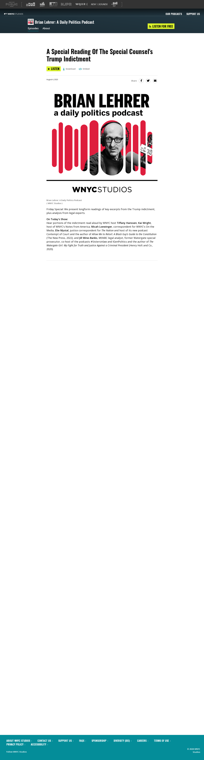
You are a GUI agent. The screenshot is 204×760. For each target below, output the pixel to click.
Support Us (193, 14)
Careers (142, 740)
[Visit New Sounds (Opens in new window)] (99, 4)
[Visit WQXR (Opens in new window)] (81, 4)
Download (70, 69)
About (46, 28)
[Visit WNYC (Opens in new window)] (30, 4)
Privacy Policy (14, 744)
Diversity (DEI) (122, 740)
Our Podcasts (174, 14)
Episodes (33, 28)
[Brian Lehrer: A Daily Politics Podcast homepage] (31, 22)
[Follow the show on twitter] (36, 751)
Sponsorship (99, 740)
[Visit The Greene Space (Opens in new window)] (114, 4)
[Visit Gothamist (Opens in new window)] (42, 4)
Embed (86, 69)
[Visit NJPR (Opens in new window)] (66, 4)
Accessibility (38, 744)
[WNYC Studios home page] (17, 14)
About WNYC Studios (18, 740)
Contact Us (44, 740)
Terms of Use (161, 740)
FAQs (81, 740)
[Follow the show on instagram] (41, 751)
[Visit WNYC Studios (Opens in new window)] (53, 4)
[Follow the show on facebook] (30, 751)
